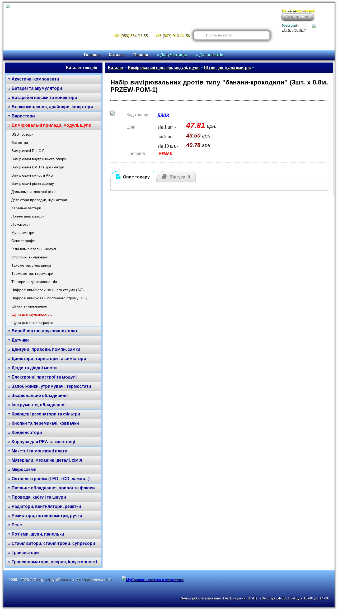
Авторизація (298, 17)
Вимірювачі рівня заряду (32, 183)
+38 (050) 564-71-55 (130, 35)
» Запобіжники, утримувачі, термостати (49, 386)
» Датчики (18, 340)
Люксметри (21, 224)
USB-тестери (22, 134)
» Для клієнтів (209, 55)
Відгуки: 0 (180, 177)
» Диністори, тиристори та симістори (47, 358)
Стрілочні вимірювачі (29, 257)
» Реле (15, 525)
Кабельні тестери (26, 208)
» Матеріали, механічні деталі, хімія (45, 460)
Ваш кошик (293, 30)
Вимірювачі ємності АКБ (32, 175)
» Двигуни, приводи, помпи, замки (44, 349)
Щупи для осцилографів (32, 322)
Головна (92, 55)
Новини (140, 55)
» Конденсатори (25, 432)
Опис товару (136, 177)
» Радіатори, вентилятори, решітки (44, 506)
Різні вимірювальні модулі (33, 249)
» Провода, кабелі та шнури (37, 497)
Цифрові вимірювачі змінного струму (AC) (47, 290)
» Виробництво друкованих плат (43, 331)
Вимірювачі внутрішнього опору (38, 159)
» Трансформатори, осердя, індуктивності (52, 562)
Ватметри (19, 142)
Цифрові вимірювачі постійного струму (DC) (49, 298)
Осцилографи (23, 241)
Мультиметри (22, 232)
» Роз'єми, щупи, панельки (36, 534)
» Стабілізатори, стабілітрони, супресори (51, 543)
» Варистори (21, 116)
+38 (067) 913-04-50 (172, 35)
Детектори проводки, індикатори (39, 200)
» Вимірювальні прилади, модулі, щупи (49, 125)
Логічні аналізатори (28, 216)
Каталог (116, 55)
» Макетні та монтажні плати (37, 451)
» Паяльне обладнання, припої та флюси (51, 488)
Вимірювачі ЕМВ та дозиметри (37, 167)
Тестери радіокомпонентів (34, 282)
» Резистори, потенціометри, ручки (45, 515)
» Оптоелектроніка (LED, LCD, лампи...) (49, 478)
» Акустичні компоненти (33, 79)
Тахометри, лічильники (31, 265)
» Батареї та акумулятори (35, 88)
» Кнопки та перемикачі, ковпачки (43, 423)
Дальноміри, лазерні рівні (33, 192)
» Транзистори (23, 552)
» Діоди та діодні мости (32, 368)
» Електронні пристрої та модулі (42, 377)
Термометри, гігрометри (32, 273)
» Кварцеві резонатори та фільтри (44, 414)
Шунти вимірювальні (29, 306)
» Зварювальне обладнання (38, 395)
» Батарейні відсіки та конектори (42, 97)
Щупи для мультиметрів (31, 314)
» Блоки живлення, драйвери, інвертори (50, 107)
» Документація (172, 55)
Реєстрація (290, 25)
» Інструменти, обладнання (36, 405)
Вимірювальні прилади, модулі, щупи (164, 67)
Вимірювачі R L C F (28, 151)
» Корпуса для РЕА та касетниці (41, 441)
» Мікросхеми (22, 469)
